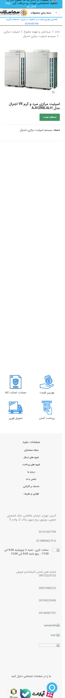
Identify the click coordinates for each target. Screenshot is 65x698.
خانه (57, 32)
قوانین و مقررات (31, 494)
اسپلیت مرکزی (12, 32)
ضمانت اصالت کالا (15, 392)
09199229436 (47, 600)
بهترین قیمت (47, 392)
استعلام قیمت (49, 117)
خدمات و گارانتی (31, 486)
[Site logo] (13, 12)
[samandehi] (52, 626)
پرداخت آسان (47, 418)
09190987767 (47, 613)
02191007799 (47, 532)
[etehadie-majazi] (49, 654)
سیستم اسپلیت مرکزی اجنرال (39, 36)
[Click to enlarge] (53, 92)
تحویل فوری (16, 418)
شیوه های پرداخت (31, 464)
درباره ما (31, 472)
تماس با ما (31, 479)
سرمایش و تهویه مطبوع (37, 32)
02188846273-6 (46, 541)
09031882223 (47, 588)
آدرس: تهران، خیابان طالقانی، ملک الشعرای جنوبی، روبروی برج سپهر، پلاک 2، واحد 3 (31, 518)
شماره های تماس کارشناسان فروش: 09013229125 (36, 574)
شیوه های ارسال (31, 457)
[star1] (55, 635)
